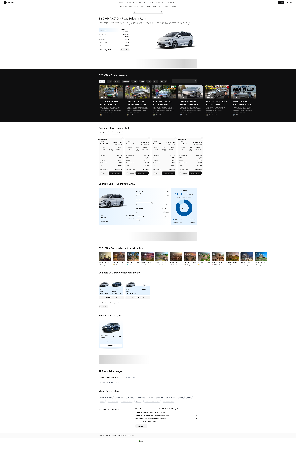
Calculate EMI (124, 49)
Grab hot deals (116, 173)
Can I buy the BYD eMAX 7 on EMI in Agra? (147, 422)
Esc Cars (102, 401)
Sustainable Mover (117, 133)
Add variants (105, 133)
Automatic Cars (141, 397)
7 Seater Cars (130, 397)
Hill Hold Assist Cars (113, 401)
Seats (155, 81)
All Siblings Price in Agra (128, 377)
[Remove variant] (122, 138)
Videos (167, 6)
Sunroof (117, 81)
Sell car (149, 2)
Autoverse (129, 2)
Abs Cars (189, 397)
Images (160, 6)
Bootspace (126, 81)
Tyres (109, 81)
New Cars (120, 2)
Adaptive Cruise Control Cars (152, 401)
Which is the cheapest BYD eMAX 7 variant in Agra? (150, 412)
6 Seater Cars (119, 397)
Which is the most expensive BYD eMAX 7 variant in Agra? (152, 415)
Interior (134, 81)
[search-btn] (287, 2)
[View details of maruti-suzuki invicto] (111, 333)
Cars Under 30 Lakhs (168, 401)
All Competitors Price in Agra (109, 377)
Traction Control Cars (126, 401)
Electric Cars (159, 397)
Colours (149, 6)
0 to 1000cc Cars (170, 397)
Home (100, 435)
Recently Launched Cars (106, 397)
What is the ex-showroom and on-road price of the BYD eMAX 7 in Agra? (156, 409)
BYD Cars (112, 435)
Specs (136, 6)
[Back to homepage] (9, 2)
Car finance (158, 2)
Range (154, 6)
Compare (173, 6)
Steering (163, 81)
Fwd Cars (181, 397)
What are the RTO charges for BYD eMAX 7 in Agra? (150, 418)
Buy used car (140, 2)
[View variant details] (111, 156)
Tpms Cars (138, 401)
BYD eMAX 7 (123, 6)
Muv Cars (150, 397)
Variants (142, 6)
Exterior (102, 81)
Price (130, 6)
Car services (169, 2)
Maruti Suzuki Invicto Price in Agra (108, 382)
